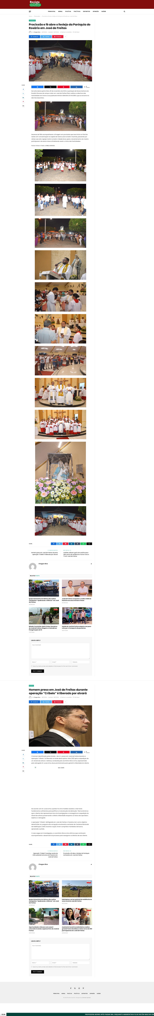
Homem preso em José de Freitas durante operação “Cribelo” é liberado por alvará (44, 553)
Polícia (31, 685)
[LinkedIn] (23, 97)
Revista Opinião (87, 997)
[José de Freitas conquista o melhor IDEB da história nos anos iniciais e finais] (77, 588)
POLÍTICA (77, 11)
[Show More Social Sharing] (65, 36)
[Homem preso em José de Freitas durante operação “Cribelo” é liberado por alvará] (60, 726)
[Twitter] (23, 93)
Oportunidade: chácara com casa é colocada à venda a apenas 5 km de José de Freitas (44, 928)
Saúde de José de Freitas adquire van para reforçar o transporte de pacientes (76, 627)
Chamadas (32, 20)
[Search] (124, 11)
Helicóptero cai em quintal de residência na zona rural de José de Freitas (77, 900)
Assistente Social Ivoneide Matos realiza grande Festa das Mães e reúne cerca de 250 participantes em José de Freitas (77, 928)
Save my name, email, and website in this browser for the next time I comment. (55, 666)
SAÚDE (103, 11)
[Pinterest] (23, 101)
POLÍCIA (68, 11)
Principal (51, 11)
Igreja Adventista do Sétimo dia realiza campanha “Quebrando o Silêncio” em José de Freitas (44, 600)
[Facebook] (23, 89)
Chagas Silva (37, 32)
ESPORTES (86, 11)
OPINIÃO (96, 11)
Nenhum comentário (67, 32)
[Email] (23, 105)
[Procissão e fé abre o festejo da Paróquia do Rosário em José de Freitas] (60, 60)
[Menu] (30, 11)
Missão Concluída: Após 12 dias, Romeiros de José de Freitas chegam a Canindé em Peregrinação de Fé (43, 628)
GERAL (60, 11)
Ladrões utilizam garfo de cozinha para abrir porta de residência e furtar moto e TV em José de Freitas (76, 554)
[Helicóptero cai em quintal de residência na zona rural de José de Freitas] (77, 888)
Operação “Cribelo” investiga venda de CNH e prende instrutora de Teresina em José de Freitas (45, 855)
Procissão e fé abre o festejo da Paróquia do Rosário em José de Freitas (76, 854)
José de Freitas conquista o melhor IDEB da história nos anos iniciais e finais (76, 599)
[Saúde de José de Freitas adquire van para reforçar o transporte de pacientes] (77, 615)
